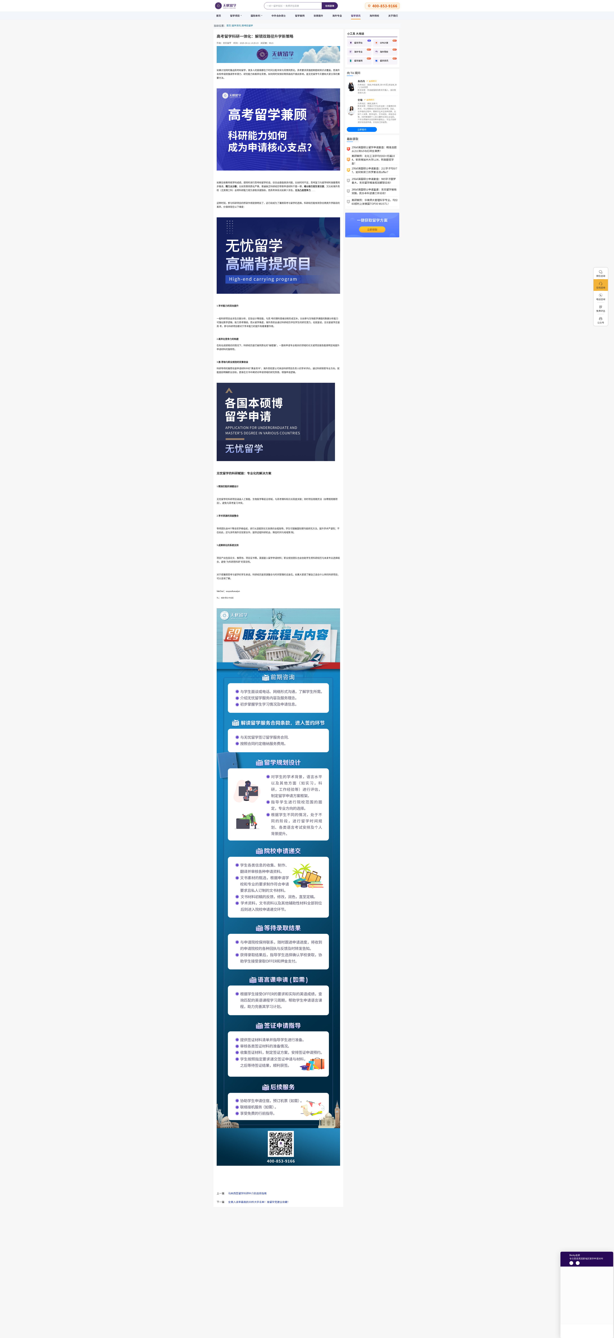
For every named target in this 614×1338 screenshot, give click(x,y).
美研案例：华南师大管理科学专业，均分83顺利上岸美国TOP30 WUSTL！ (375, 202)
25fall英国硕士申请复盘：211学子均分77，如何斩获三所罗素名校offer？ (374, 170)
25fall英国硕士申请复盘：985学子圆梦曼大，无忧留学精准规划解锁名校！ (374, 180)
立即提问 (361, 129)
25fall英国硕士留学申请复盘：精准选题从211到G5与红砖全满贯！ (374, 149)
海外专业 (337, 15)
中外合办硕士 (279, 15)
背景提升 (318, 15)
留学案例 (300, 15)
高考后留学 (247, 25)
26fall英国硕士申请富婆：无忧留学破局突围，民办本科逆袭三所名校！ (374, 191)
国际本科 (255, 15)
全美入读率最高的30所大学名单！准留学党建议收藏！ (259, 1202)
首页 (218, 15)
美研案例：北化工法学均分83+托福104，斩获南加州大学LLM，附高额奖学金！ (373, 159)
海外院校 (374, 15)
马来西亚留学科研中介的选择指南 (247, 1193)
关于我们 (393, 15)
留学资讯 (356, 15)
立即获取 (372, 229)
